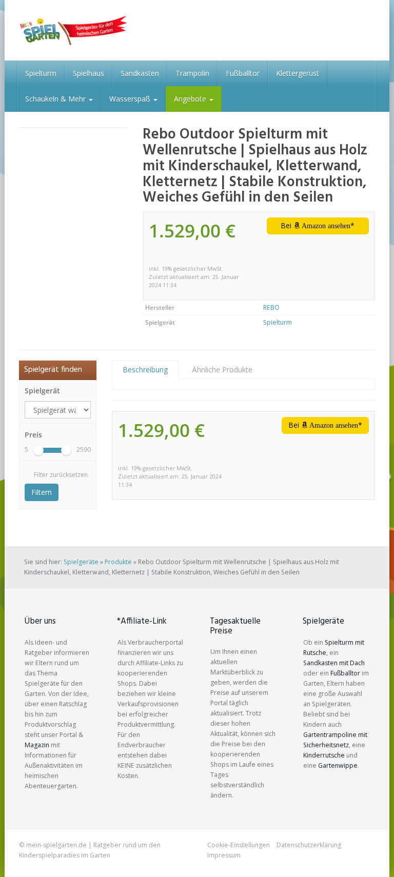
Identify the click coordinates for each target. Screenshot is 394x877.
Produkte (118, 561)
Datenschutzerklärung (309, 845)
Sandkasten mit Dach (334, 663)
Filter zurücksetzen (61, 474)
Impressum (224, 855)
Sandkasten (140, 73)
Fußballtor (243, 73)
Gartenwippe (338, 765)
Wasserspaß (130, 99)
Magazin (37, 745)
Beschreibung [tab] (145, 369)
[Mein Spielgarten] (73, 30)
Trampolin (192, 73)
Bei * (317, 225)
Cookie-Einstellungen (238, 845)
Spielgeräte (81, 561)
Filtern (41, 492)
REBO (271, 307)
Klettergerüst (297, 73)
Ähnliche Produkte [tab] (222, 369)
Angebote (191, 99)
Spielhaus (88, 73)
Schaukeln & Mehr (56, 99)
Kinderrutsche (324, 755)
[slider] (38, 450)
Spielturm (40, 73)
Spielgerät (42, 390)
